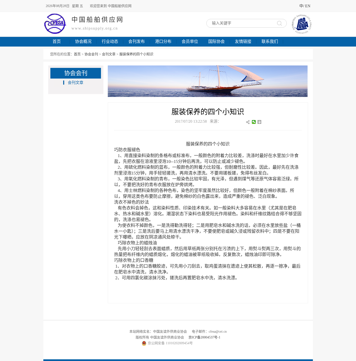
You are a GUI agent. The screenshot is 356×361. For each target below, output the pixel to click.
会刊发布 (136, 41)
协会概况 (83, 41)
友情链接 (243, 41)
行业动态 (110, 41)
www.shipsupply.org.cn (94, 28)
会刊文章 (109, 54)
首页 (57, 41)
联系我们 (270, 41)
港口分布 (163, 41)
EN (307, 6)
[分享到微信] (254, 122)
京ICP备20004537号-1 (204, 337)
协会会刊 (91, 54)
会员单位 (190, 41)
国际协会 (216, 41)
